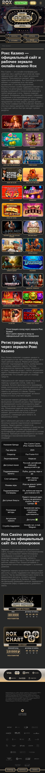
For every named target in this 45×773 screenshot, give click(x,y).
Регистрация (21, 3)
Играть (23, 26)
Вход (33, 3)
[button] (19, 30)
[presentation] (5, 17)
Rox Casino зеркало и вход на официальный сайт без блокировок (22, 335)
